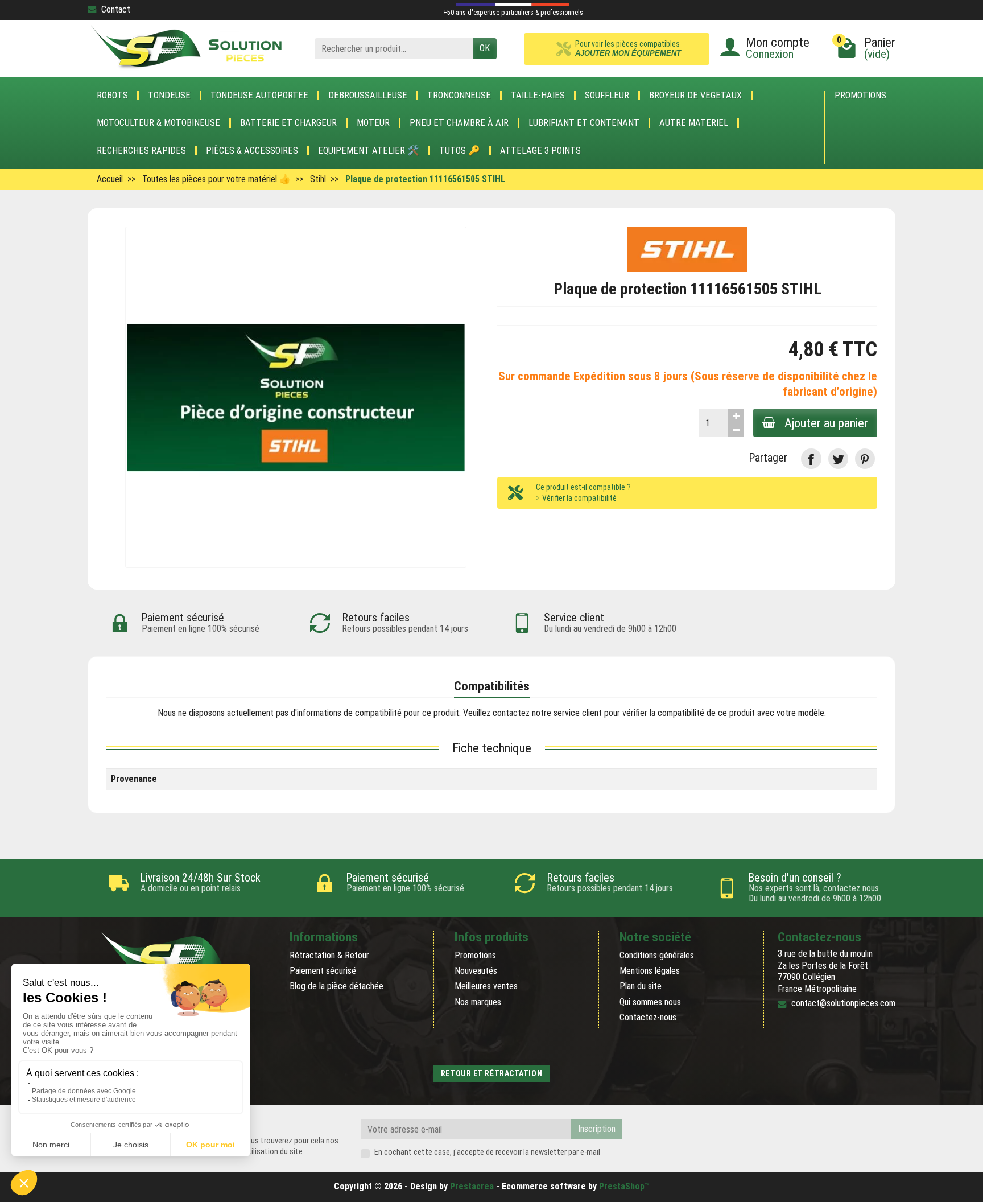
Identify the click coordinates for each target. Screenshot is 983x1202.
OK (485, 48)
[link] (811, 458)
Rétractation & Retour (329, 955)
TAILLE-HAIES (538, 95)
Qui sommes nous (650, 1002)
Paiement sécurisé (323, 970)
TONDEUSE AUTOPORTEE (259, 95)
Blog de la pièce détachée (336, 986)
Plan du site (640, 986)
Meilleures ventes (486, 986)
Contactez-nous (647, 1017)
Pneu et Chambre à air (459, 122)
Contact (115, 9)
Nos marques (478, 1002)
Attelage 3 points (540, 150)
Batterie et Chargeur (288, 122)
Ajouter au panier (826, 422)
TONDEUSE (169, 95)
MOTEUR (373, 122)
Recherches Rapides (141, 150)
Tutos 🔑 (459, 150)
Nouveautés (476, 970)
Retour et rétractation (491, 1073)
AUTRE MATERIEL (693, 122)
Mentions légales (649, 970)
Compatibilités (492, 685)
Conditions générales (656, 955)
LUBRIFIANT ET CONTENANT (583, 122)
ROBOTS (112, 95)
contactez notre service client (547, 712)
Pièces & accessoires (252, 150)
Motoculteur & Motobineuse (158, 122)
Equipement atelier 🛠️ (368, 150)
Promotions (860, 96)
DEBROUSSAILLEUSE (367, 95)
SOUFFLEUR (607, 95)
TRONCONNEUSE (459, 95)
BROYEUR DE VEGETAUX (695, 95)
